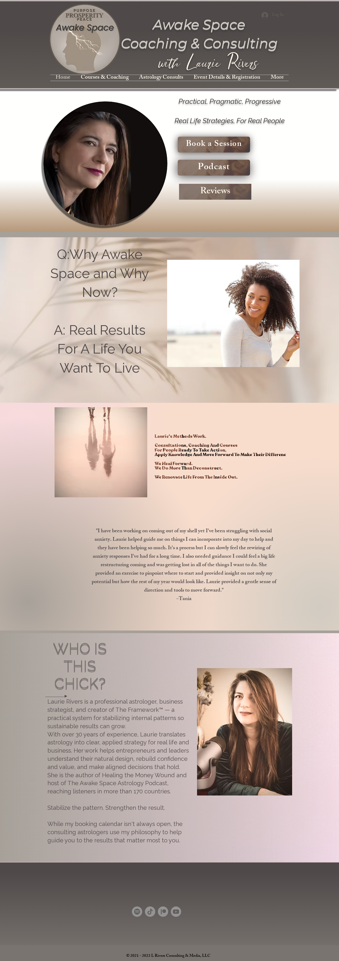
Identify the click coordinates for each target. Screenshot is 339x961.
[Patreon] (163, 911)
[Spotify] (137, 911)
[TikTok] (150, 911)
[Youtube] (176, 911)
